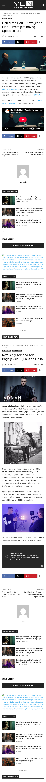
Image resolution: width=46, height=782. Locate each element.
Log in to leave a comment (23, 246)
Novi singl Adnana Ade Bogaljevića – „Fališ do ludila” (10, 154)
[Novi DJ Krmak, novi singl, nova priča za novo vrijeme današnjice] (8, 322)
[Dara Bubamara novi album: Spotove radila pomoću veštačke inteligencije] (8, 200)
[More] (39, 42)
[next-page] (7, 231)
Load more (22, 330)
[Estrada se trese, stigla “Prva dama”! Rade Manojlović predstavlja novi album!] (8, 223)
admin (18, 201)
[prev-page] (3, 231)
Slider (9, 18)
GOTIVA (37, 95)
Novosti (9, 13)
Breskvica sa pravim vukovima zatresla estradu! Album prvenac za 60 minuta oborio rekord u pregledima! (29, 211)
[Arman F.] (3, 36)
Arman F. (9, 36)
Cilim (4, 89)
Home (4, 13)
